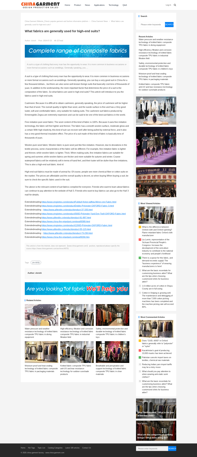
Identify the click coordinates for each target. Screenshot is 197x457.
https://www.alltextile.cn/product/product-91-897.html (66, 217)
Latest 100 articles (72, 448)
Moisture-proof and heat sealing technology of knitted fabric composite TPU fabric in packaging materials (41, 368)
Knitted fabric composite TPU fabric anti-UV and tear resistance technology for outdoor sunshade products (156, 87)
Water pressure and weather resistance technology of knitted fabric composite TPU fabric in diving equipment (156, 42)
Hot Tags (31, 448)
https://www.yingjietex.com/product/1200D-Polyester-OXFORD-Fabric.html (77, 225)
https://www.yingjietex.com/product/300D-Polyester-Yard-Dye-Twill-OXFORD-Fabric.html (84, 214)
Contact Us (86, 448)
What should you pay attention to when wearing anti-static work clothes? (156, 374)
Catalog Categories (55, 448)
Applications (99, 5)
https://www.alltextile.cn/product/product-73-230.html (68, 233)
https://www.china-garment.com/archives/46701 (50, 248)
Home (67, 5)
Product (77, 5)
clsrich (34, 41)
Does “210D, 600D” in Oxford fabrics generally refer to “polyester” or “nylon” (157, 343)
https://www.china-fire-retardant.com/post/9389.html (66, 221)
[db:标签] (36, 262)
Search (169, 24)
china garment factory (35, 453)
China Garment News (99, 21)
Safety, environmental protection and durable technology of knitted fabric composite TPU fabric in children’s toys (156, 66)
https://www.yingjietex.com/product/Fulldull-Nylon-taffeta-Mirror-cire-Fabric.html (79, 202)
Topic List (41, 448)
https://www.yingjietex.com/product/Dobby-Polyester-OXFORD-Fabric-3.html (78, 206)
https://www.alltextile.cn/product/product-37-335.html (68, 210)
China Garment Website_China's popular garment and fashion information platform (56, 21)
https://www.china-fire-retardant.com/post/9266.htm (66, 237)
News (87, 5)
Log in (168, 5)
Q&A (125, 5)
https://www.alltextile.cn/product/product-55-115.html (66, 229)
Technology (114, 5)
